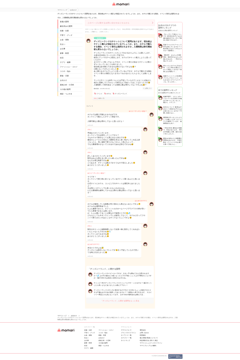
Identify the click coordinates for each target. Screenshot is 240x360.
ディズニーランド (121, 94)
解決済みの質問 (66, 26)
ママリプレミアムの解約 (148, 345)
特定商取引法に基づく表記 (149, 340)
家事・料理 (64, 53)
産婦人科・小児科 (67, 85)
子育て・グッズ (66, 35)
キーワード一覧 (126, 335)
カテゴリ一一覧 (126, 338)
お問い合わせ (144, 333)
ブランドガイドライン (128, 333)
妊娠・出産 (64, 31)
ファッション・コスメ (69, 67)
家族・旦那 (64, 76)
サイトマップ (125, 340)
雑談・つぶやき (66, 94)
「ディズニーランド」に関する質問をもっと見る (120, 301)
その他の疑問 (65, 89)
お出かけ (63, 80)
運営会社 (143, 330)
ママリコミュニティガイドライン (151, 343)
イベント (99, 94)
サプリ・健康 (65, 62)
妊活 (62, 58)
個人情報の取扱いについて (149, 338)
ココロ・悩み (65, 71)
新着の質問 (64, 22)
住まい (62, 44)
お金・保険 (64, 40)
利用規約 (143, 335)
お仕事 (62, 49)
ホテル (108, 94)
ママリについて (126, 330)
